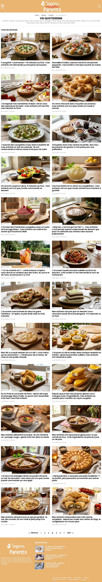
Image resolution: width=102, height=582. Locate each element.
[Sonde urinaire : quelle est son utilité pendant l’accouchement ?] (39, 565)
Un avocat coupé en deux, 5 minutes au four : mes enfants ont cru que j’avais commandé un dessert (25, 188)
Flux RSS (83, 579)
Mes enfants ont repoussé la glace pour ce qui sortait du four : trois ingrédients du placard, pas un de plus (75, 437)
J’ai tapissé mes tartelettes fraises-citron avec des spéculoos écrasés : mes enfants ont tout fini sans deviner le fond (25, 106)
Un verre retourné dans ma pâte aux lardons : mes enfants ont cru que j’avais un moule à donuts (74, 106)
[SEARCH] (99, 6)
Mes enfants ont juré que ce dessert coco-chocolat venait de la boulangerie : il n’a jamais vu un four (76, 313)
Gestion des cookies (59, 579)
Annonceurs (77, 577)
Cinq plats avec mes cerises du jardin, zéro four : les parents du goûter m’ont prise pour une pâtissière (75, 147)
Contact (86, 577)
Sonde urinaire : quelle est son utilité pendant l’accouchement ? (54, 565)
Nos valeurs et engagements (61, 577)
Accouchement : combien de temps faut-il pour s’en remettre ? (56, 557)
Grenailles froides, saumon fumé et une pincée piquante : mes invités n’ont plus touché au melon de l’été (76, 64)
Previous (34, 533)
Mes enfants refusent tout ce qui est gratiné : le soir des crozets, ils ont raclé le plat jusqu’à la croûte (24, 519)
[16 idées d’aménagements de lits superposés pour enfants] (39, 549)
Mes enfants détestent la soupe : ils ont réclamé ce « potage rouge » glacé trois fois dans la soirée (25, 435)
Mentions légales (73, 579)
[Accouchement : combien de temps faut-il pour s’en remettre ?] (39, 557)
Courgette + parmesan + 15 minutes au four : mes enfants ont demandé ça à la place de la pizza (25, 63)
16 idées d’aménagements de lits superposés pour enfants (55, 548)
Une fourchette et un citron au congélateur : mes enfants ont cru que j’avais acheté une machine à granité (76, 188)
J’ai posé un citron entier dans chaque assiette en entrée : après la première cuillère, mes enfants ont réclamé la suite (76, 354)
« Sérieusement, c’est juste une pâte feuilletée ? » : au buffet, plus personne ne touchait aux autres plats (76, 478)
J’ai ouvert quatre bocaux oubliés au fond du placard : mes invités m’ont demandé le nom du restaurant (75, 272)
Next (69, 533)
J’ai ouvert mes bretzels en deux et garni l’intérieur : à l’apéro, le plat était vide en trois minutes (23, 313)
